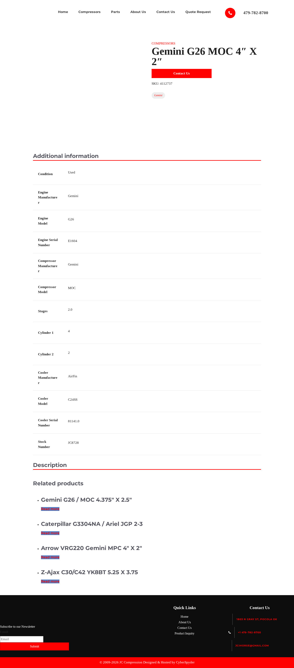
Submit (34, 646)
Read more (50, 509)
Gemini (158, 95)
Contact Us (165, 12)
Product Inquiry (184, 633)
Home (63, 12)
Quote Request (198, 12)
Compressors (89, 12)
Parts (115, 12)
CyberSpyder (185, 662)
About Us (138, 12)
